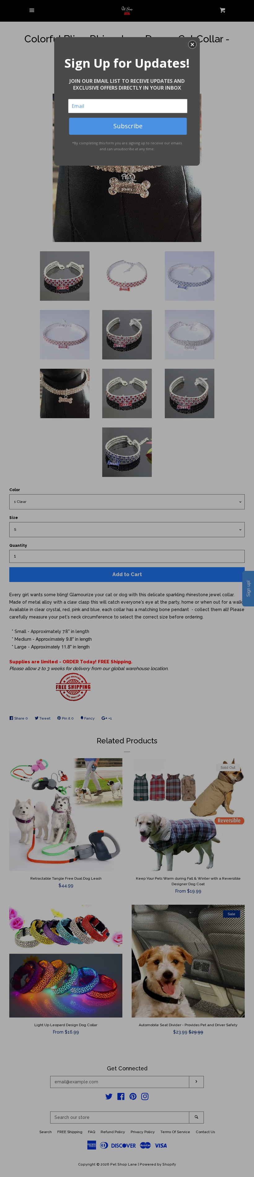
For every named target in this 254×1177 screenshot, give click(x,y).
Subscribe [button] (127, 126)
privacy (127, 189)
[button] (192, 44)
